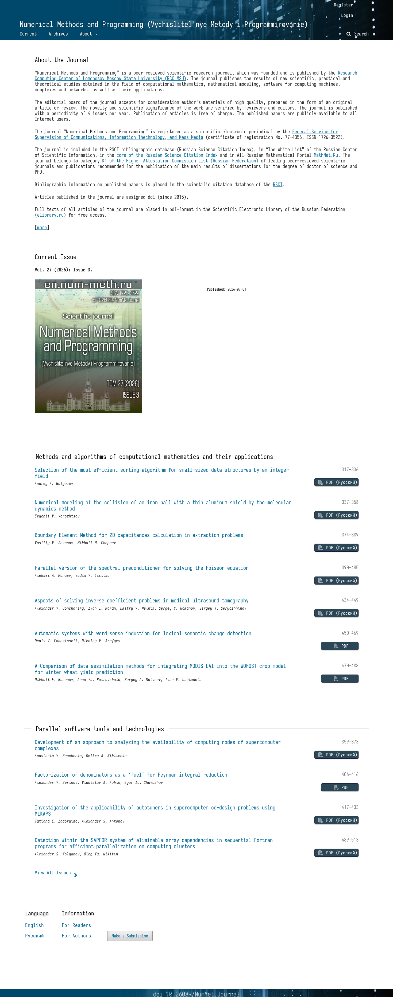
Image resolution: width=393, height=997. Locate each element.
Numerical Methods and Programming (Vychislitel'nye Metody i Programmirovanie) (164, 24)
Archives (58, 34)
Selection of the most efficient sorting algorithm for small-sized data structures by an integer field (162, 472)
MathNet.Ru (326, 155)
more (42, 227)
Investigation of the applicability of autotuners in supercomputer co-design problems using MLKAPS (155, 810)
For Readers (76, 925)
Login (347, 15)
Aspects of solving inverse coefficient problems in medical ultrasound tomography (142, 600)
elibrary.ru (50, 215)
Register (343, 5)
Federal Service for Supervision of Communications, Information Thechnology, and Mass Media (186, 134)
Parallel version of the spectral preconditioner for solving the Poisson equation (142, 567)
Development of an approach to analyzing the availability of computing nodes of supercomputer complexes (158, 745)
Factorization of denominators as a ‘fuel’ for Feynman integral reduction (131, 774)
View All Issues (53, 872)
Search (360, 34)
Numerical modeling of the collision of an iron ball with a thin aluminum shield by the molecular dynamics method (163, 505)
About (87, 34)
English (34, 925)
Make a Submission (130, 935)
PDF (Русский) (340, 482)
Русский (34, 935)
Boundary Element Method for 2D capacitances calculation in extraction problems (139, 535)
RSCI (278, 184)
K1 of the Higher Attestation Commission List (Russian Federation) (180, 161)
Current (28, 34)
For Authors (76, 935)
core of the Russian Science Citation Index (167, 155)
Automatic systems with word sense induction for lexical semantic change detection (143, 633)
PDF (344, 646)
